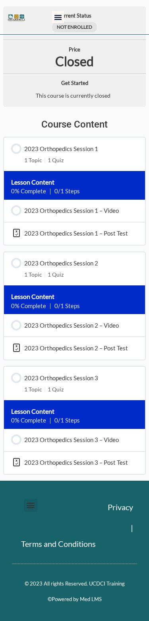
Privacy (120, 507)
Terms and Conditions (58, 543)
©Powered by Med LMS (75, 599)
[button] (58, 17)
